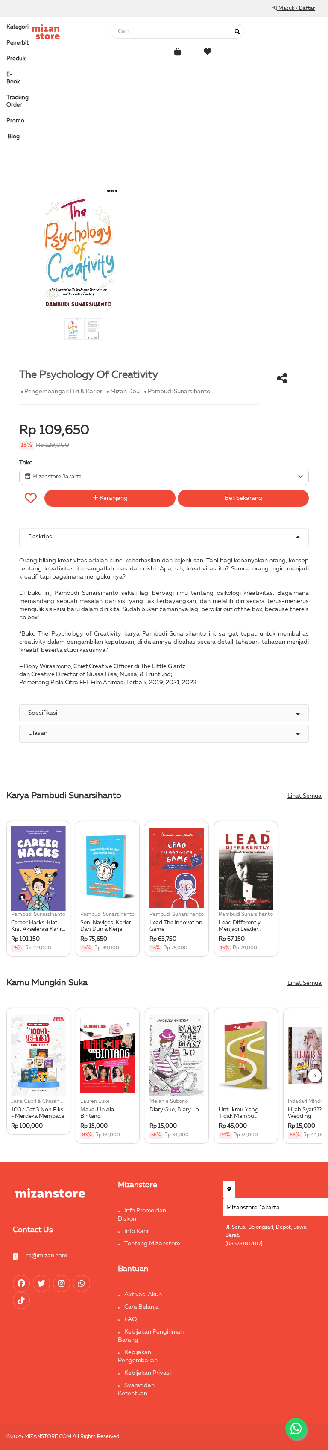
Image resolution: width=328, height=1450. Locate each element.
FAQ (130, 1319)
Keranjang (113, 498)
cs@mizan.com (46, 1256)
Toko (25, 463)
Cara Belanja (141, 1307)
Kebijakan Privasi (147, 1373)
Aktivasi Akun (143, 1295)
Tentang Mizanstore (152, 1244)
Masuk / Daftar (296, 8)
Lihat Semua (304, 796)
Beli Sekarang (243, 498)
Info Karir (136, 1231)
